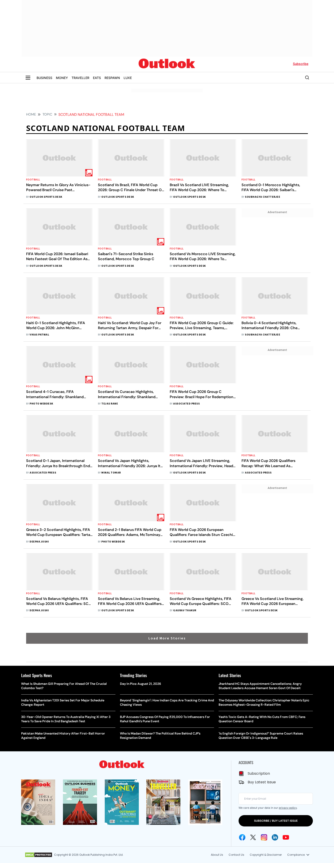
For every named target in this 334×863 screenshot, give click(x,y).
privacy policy (288, 807)
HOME (31, 114)
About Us (217, 855)
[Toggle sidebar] (28, 77)
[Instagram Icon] (264, 837)
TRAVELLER (80, 78)
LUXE (128, 78)
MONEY (62, 78)
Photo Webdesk (41, 404)
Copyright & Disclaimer (266, 855)
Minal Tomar (111, 473)
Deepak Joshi (39, 542)
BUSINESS (44, 78)
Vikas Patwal (39, 335)
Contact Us (236, 855)
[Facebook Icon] (242, 837)
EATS (97, 78)
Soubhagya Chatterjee (262, 197)
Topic (47, 114)
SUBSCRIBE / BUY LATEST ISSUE (276, 820)
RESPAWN (112, 78)
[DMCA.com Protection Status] (38, 855)
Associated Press (186, 404)
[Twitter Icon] (253, 837)
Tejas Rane (109, 404)
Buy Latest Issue (262, 782)
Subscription (259, 773)
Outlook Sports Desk (46, 197)
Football (33, 180)
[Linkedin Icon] (275, 837)
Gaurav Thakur (184, 610)
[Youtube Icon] (285, 837)
